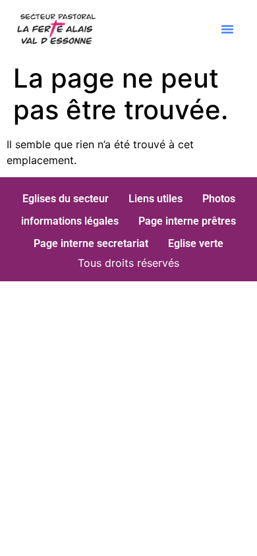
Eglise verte (195, 243)
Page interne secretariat (91, 243)
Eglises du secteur (65, 198)
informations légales (70, 221)
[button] (227, 29)
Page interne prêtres (187, 221)
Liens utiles (155, 198)
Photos (218, 198)
